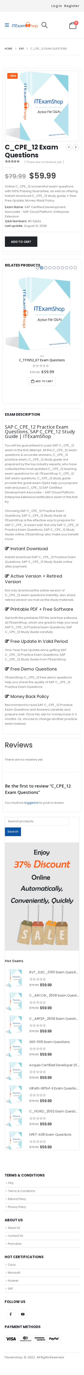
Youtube (23, 1314)
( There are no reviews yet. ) (44, 162)
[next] (76, 147)
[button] (8, 25)
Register (71, 6)
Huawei (13, 1281)
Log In (56, 6)
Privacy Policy (17, 1207)
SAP (42, 356)
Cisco (12, 1265)
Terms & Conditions (21, 1191)
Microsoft (14, 1273)
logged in (31, 802)
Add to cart (21, 242)
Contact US (15, 1236)
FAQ (10, 1183)
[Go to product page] (42, 313)
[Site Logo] (25, 25)
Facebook (10, 1314)
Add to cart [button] (44, 381)
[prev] (69, 147)
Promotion (15, 1244)
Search (12, 831)
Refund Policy (17, 1199)
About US (14, 1228)
